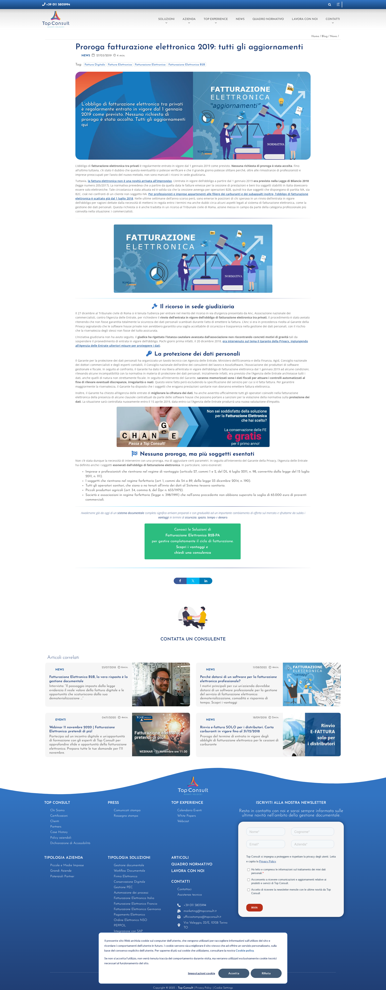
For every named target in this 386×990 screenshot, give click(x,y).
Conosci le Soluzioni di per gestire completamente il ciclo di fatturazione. (192, 541)
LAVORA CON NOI (187, 871)
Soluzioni (166, 19)
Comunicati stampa (127, 810)
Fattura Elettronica (120, 64)
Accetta (233, 973)
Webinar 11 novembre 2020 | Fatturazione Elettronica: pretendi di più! (82, 729)
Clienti (54, 821)
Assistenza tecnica (189, 894)
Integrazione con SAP (128, 931)
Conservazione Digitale (129, 881)
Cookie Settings (223, 987)
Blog (324, 36)
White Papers (186, 815)
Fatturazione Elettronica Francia (135, 903)
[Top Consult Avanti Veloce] (56, 19)
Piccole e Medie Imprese (67, 865)
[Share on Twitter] (193, 581)
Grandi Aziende (61, 870)
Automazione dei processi (131, 892)
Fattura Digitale (95, 64)
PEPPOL (120, 925)
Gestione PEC (123, 887)
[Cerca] (329, 4)
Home (315, 36)
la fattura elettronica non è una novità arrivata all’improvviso (130, 181)
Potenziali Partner (62, 876)
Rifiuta (266, 973)
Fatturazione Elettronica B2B (186, 64)
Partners (55, 826)
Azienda (189, 19)
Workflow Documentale (129, 870)
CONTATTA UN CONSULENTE (193, 639)
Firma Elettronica (125, 876)
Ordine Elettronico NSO (130, 920)
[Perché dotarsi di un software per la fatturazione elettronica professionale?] (312, 705)
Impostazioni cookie (201, 973)
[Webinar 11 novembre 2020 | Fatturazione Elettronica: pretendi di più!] (161, 755)
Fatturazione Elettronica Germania (137, 909)
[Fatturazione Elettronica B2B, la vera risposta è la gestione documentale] (161, 705)
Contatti (333, 19)
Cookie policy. (245, 950)
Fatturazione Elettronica (150, 64)
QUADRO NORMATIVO (191, 864)
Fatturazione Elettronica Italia (134, 898)
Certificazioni (59, 815)
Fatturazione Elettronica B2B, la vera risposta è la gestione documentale (88, 679)
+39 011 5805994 (58, 4)
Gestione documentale (129, 865)
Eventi (60, 719)
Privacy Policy (203, 987)
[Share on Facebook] (180, 581)
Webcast (183, 821)
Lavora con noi (305, 19)
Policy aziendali (60, 837)
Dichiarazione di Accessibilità (70, 843)
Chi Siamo (57, 810)
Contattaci (184, 889)
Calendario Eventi (189, 810)
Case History (59, 832)
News (240, 19)
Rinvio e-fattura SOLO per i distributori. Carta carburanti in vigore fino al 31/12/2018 (237, 729)
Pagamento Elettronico (129, 914)
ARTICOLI (180, 858)
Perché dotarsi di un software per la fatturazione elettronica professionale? (238, 679)
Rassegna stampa (126, 815)
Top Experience (216, 19)
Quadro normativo (268, 19)
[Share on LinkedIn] (205, 581)
